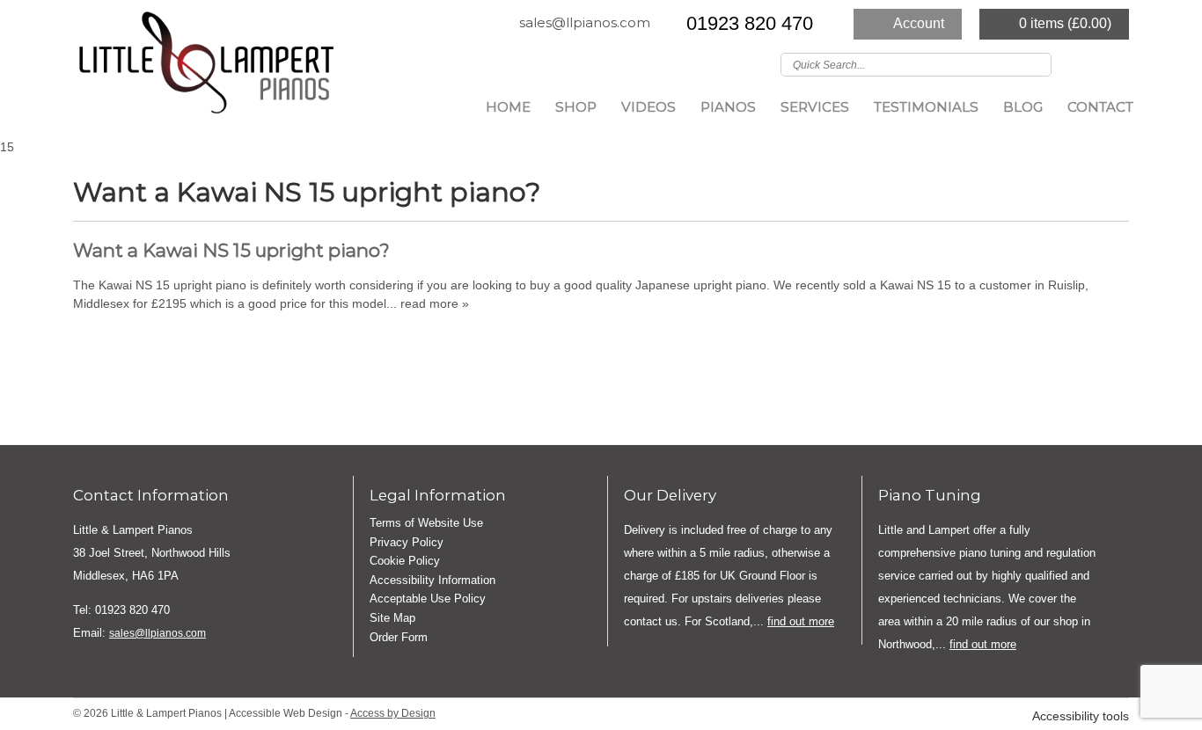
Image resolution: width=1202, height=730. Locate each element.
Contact (1100, 107)
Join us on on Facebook (1092, 63)
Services (815, 107)
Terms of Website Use (426, 522)
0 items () (1065, 23)
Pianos (728, 107)
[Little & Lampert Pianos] (205, 68)
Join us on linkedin (1117, 63)
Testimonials (926, 107)
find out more (800, 621)
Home (508, 107)
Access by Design (393, 713)
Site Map (392, 617)
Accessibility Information (432, 580)
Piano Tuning (929, 495)
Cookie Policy (405, 560)
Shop (576, 107)
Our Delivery (670, 495)
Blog (1023, 107)
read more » (434, 303)
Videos (648, 107)
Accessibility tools (1080, 716)
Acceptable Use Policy (428, 598)
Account (918, 23)
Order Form (399, 637)
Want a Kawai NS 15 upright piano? (231, 250)
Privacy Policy (406, 542)
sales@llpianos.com (584, 22)
